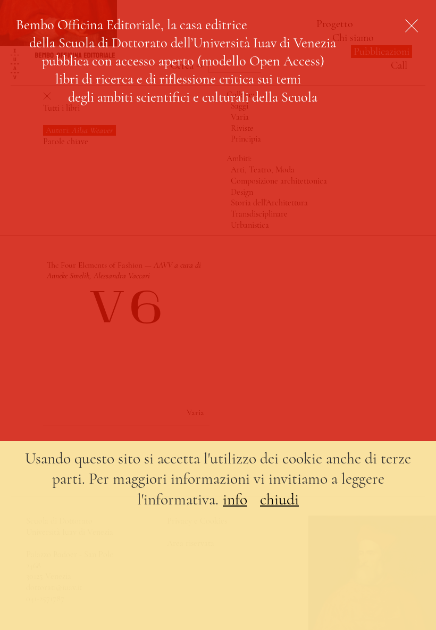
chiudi (279, 499)
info (235, 499)
